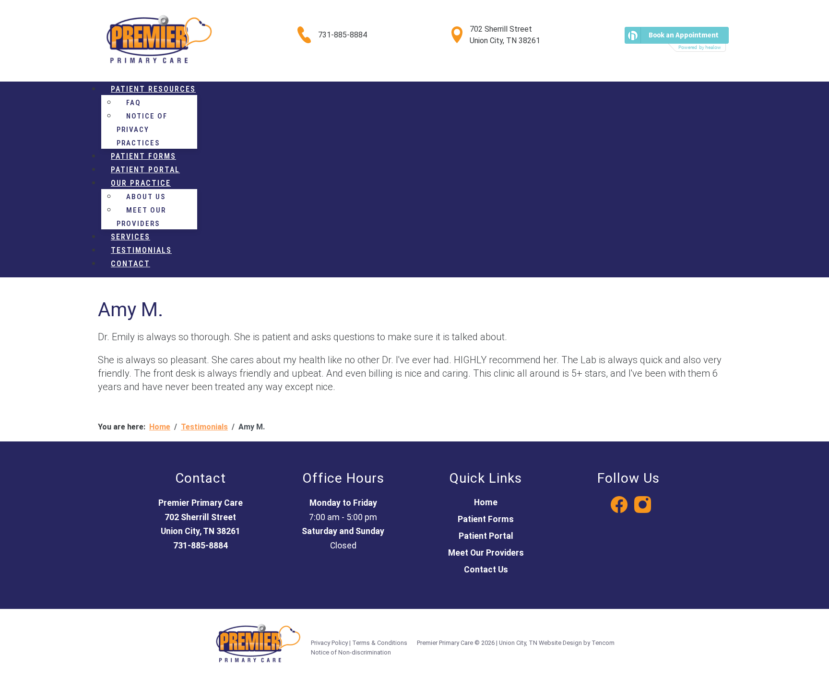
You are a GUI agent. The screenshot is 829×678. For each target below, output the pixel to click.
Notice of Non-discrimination (351, 652)
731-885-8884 (342, 34)
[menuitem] (153, 89)
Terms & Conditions (379, 642)
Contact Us (486, 569)
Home (485, 502)
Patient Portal (486, 536)
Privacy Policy (329, 642)
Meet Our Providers (486, 553)
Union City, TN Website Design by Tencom (557, 642)
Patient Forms (486, 519)
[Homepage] (159, 39)
